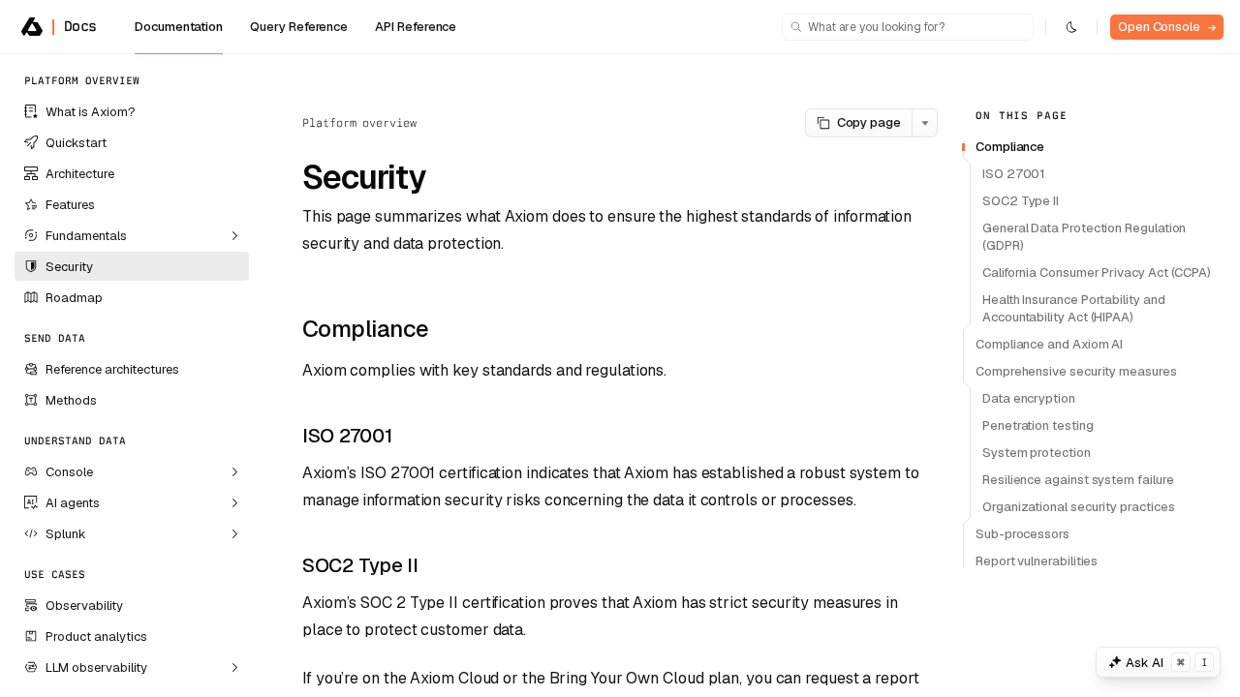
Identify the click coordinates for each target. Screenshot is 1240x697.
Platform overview (359, 123)
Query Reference (299, 26)
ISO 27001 (346, 435)
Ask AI (1166, 662)
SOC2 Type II (360, 565)
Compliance (365, 329)
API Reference (415, 26)
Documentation (179, 26)
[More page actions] (925, 122)
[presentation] (132, 375)
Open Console (1167, 26)
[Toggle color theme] (1071, 27)
